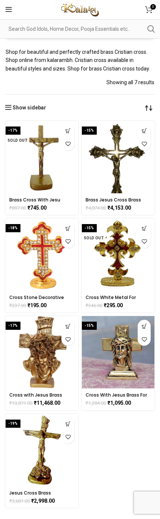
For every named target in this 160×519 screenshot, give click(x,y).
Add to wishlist (67, 144)
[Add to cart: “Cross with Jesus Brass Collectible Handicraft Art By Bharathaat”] (67, 326)
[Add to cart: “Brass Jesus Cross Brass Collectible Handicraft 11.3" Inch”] (144, 131)
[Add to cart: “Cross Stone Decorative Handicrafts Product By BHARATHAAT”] (67, 228)
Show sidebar (29, 107)
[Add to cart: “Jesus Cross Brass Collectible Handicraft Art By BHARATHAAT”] (67, 424)
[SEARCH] (150, 29)
